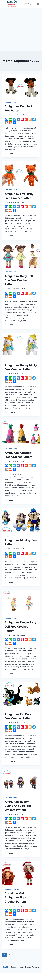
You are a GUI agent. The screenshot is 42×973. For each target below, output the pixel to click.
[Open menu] (38, 3)
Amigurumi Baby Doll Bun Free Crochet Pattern (19, 280)
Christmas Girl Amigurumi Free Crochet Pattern (15, 897)
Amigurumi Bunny (11, 797)
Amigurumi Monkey (11, 536)
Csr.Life (6, 967)
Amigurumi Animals (11, 102)
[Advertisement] (21, 29)
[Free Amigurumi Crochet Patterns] (12, 4)
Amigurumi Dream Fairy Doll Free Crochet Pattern (20, 626)
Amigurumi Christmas (12, 889)
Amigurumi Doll (10, 272)
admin (8, 115)
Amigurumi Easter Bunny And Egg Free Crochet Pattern (18, 806)
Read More (10, 154)
